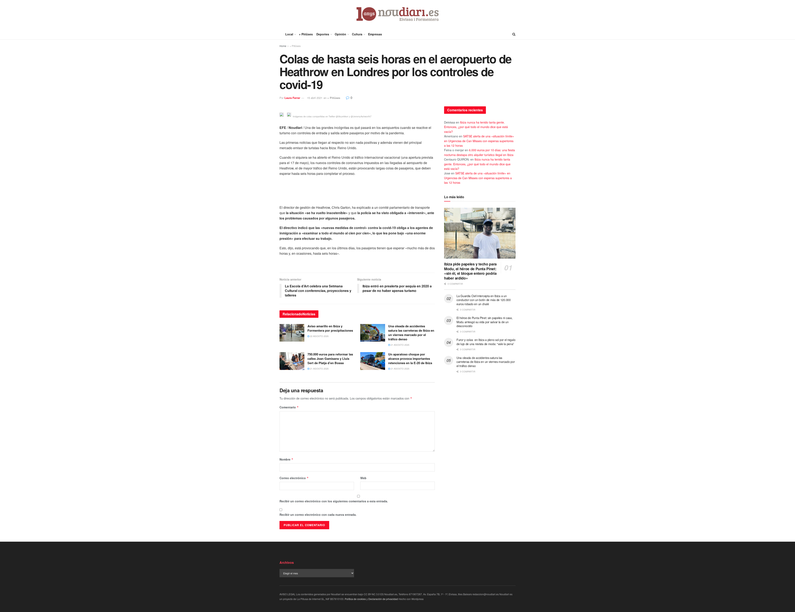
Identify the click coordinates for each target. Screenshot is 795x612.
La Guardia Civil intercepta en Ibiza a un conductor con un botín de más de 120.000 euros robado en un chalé (484, 300)
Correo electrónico (294, 478)
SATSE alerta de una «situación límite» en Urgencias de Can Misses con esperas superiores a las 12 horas (479, 141)
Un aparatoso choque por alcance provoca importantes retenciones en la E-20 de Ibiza (410, 358)
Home (282, 46)
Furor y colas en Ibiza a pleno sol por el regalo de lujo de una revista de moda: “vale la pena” (486, 342)
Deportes (322, 34)
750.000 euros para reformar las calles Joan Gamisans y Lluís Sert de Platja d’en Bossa (330, 358)
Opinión (340, 34)
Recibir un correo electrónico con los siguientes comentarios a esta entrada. (333, 501)
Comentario (289, 407)
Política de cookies (355, 599)
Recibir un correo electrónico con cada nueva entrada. (318, 514)
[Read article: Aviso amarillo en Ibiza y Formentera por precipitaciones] (291, 333)
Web (363, 478)
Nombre (286, 459)
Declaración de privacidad (383, 599)
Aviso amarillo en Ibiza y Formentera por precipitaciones (330, 328)
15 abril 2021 (314, 98)
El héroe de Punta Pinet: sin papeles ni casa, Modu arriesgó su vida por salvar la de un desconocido (484, 322)
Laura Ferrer (292, 98)
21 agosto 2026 (399, 344)
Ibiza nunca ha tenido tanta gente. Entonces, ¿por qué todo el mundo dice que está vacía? (476, 127)
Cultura (357, 34)
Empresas (375, 34)
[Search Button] (514, 34)
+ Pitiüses (306, 34)
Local (289, 34)
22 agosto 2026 (319, 336)
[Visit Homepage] (397, 14)
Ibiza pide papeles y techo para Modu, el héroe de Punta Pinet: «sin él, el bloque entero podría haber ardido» (470, 271)
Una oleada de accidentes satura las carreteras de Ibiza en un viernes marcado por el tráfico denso (411, 332)
